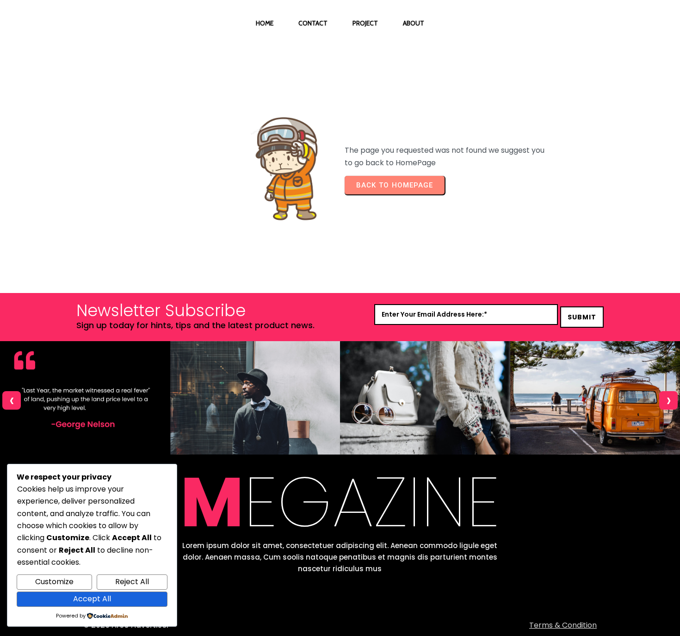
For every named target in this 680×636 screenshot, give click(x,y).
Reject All (132, 581)
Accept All (92, 598)
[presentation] (11, 400)
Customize (54, 581)
